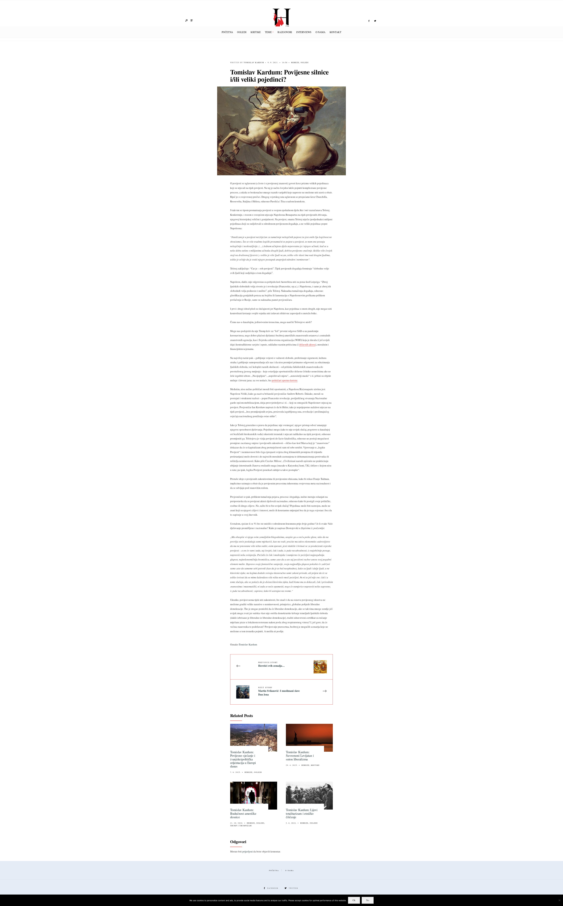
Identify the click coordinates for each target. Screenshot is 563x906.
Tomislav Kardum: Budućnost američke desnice (243, 813)
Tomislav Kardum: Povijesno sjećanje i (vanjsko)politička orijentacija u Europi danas (243, 759)
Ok (354, 900)
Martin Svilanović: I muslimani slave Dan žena (279, 691)
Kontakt (335, 32)
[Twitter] (375, 21)
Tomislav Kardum (254, 62)
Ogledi (241, 32)
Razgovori (285, 32)
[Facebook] (369, 21)
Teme (268, 32)
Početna (227, 32)
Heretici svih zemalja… (271, 664)
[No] (559, 900)
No (367, 900)
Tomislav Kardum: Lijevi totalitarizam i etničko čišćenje (301, 813)
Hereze (295, 62)
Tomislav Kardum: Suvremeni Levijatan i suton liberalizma (300, 755)
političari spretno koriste (284, 380)
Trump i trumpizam (241, 826)
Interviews (303, 32)
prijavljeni (247, 851)
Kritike (256, 32)
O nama (320, 32)
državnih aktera (307, 344)
